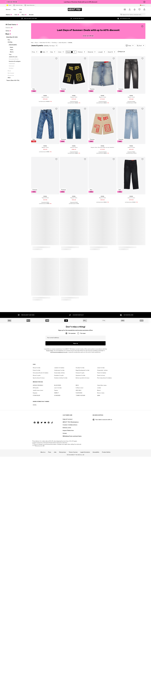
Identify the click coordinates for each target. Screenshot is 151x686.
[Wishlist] (139, 9)
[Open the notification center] (135, 9)
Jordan (99, 655)
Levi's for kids (58, 655)
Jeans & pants (62, 42)
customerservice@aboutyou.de (58, 620)
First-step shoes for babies (104, 645)
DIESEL (70, 42)
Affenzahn (36, 655)
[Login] (130, 9)
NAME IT (56, 660)
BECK (77, 653)
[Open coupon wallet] (125, 9)
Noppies (35, 660)
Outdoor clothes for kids (60, 645)
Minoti (99, 658)
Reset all (122, 51)
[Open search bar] (121, 14)
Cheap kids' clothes (102, 638)
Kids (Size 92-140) (45, 42)
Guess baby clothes (59, 640)
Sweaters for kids (80, 643)
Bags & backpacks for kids (82, 638)
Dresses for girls (80, 640)
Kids (20, 9)
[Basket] (144, 9)
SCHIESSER (57, 663)
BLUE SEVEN (57, 653)
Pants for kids (36, 638)
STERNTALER (36, 663)
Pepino (56, 658)
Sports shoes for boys (39, 645)
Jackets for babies (59, 635)
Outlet (9, 5)
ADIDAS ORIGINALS (38, 653)
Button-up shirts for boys (82, 645)
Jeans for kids (101, 635)
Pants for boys (101, 643)
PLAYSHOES (79, 660)
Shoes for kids (36, 635)
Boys (36, 42)
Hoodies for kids (80, 635)
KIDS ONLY (78, 658)
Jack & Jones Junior (38, 658)
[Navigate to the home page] (42, 684)
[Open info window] (144, 2)
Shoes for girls (36, 643)
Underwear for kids (59, 638)
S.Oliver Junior (79, 655)
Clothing (54, 42)
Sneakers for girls (59, 643)
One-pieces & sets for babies (40, 640)
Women (8, 9)
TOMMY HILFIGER (80, 663)
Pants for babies (101, 640)
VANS (98, 663)
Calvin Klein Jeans (102, 653)
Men (15, 9)
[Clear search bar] (144, 14)
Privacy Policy (49, 618)
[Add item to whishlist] (56, 58)
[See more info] (45, 103)
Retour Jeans (100, 660)
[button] (130, 45)
